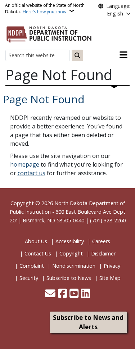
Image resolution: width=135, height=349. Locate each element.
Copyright (71, 253)
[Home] (49, 33)
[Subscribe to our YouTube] (73, 294)
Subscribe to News (68, 278)
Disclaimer (103, 253)
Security (28, 278)
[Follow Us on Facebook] (62, 294)
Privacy (112, 265)
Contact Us (37, 253)
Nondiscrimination (73, 265)
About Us (36, 241)
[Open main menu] (123, 55)
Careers (101, 241)
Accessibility (69, 241)
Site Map (110, 278)
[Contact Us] (50, 294)
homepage (24, 164)
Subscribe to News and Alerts (88, 322)
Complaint (31, 265)
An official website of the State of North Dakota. (45, 8)
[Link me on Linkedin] (85, 294)
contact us (31, 173)
